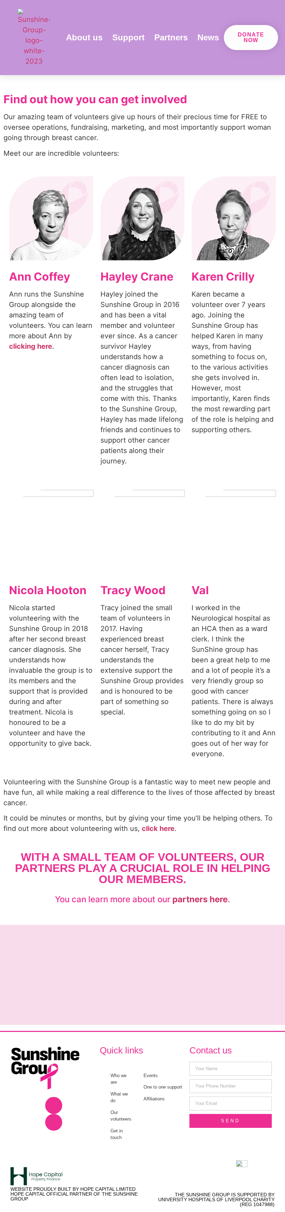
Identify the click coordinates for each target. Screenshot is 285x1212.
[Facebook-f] (53, 1105)
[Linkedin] (53, 1122)
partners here (200, 899)
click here (158, 828)
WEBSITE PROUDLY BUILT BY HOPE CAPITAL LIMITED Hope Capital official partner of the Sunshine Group (74, 1194)
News (208, 37)
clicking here (30, 346)
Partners (171, 37)
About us (84, 37)
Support (128, 37)
